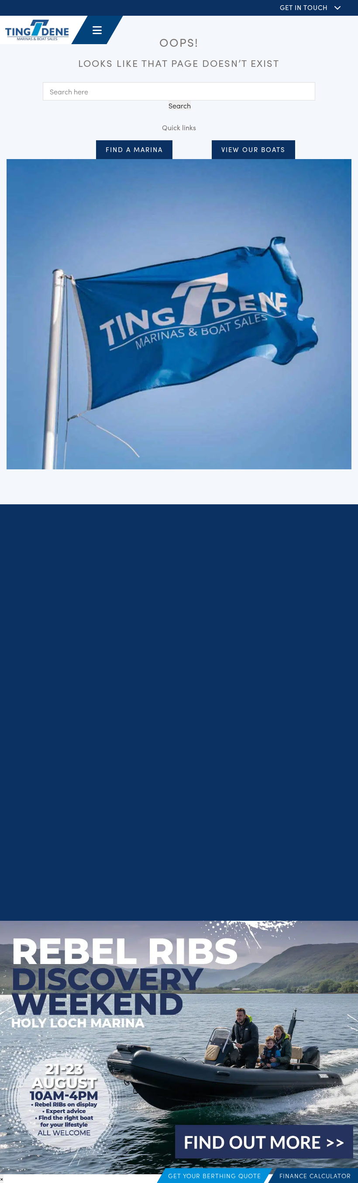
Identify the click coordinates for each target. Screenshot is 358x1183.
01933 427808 (272, 730)
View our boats (253, 149)
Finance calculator (315, 1175)
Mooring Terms (301, 882)
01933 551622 (272, 769)
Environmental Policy (179, 893)
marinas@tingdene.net (286, 741)
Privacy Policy (51, 882)
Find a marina (134, 149)
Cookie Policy (158, 882)
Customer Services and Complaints (228, 882)
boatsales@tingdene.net (288, 780)
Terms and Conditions (105, 882)
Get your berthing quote (214, 1175)
